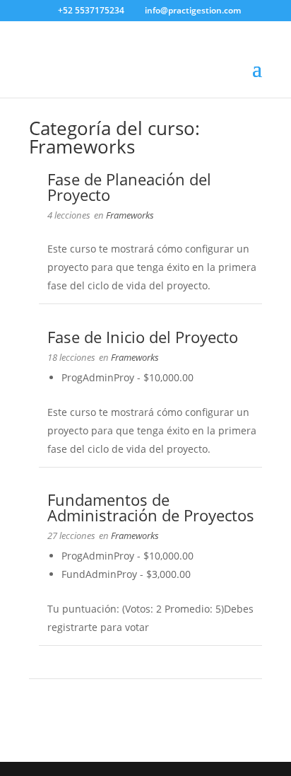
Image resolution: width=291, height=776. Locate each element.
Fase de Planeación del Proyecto (129, 186)
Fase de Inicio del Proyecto (142, 336)
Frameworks (130, 215)
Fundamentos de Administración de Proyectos (150, 507)
